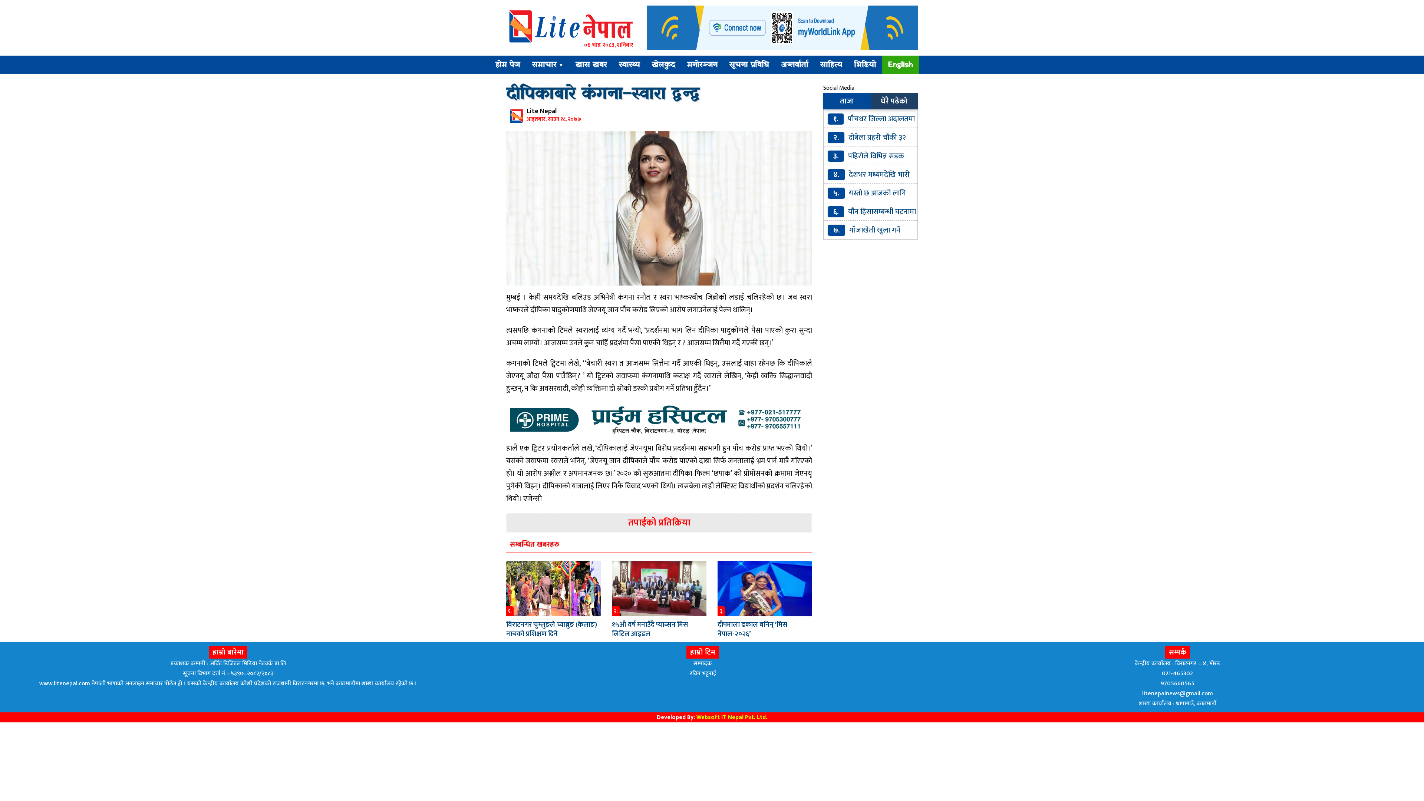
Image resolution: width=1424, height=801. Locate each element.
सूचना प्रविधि (749, 64)
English (900, 64)
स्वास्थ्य (629, 64)
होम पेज (507, 64)
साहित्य (831, 64)
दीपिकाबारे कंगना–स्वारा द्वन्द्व (602, 94)
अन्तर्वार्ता (794, 64)
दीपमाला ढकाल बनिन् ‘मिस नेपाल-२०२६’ (752, 629)
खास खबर (591, 64)
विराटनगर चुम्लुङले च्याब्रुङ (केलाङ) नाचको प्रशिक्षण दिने (551, 629)
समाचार (548, 64)
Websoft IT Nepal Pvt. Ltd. (731, 717)
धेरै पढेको (894, 101)
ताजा (847, 101)
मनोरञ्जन (702, 64)
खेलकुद (663, 64)
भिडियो (865, 64)
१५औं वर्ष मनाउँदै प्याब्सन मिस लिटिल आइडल (650, 629)
